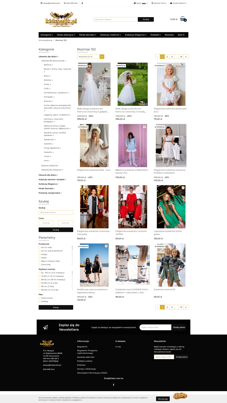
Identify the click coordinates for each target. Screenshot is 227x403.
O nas (118, 346)
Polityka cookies (84, 361)
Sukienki (48, 144)
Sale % (181, 35)
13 (181, 57)
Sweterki (48, 152)
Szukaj (56, 230)
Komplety (48, 97)
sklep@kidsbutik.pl (52, 365)
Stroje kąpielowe (52, 148)
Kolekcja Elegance (135, 35)
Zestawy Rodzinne (49, 165)
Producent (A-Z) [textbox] (85, 57)
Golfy (46, 88)
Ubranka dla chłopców (51, 170)
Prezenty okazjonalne (50, 193)
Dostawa (81, 365)
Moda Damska (46, 188)
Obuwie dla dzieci (48, 175)
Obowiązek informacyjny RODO (92, 373)
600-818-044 (49, 369)
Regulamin (82, 346)
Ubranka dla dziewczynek (53, 60)
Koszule (47, 101)
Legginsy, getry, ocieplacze (56, 115)
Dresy (47, 84)
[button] (83, 341)
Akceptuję (163, 399)
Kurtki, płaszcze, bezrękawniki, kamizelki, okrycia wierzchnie (57, 106)
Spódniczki (49, 139)
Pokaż (56, 307)
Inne (46, 160)
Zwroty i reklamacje (86, 369)
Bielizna (48, 65)
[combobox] (90, 56)
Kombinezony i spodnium (56, 92)
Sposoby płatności (85, 357)
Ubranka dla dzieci (48, 56)
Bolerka (47, 80)
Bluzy (47, 76)
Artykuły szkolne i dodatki (52, 179)
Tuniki (47, 156)
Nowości (169, 35)
